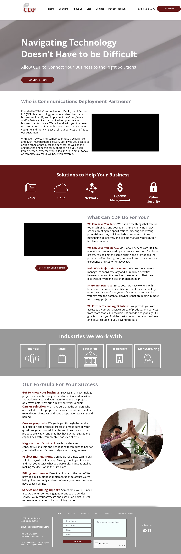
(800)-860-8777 (146, 8)
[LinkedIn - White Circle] (145, 530)
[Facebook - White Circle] (149, 530)
